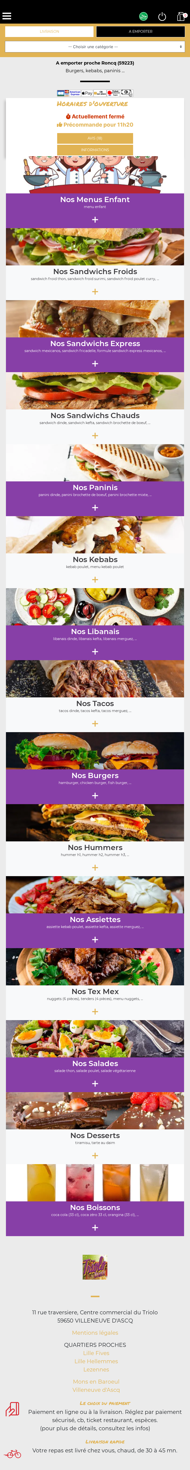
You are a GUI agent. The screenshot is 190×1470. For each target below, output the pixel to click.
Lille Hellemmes (96, 1361)
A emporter (140, 31)
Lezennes (96, 1369)
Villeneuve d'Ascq (96, 1390)
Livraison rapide (105, 1441)
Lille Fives (96, 1353)
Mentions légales (95, 1332)
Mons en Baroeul (96, 1381)
